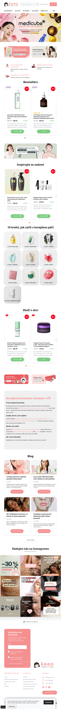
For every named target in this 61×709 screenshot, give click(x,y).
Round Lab (48, 419)
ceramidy (46, 408)
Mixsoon (8, 421)
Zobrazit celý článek (17, 491)
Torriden (30, 421)
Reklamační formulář (28, 689)
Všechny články (30, 540)
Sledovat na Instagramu (32, 621)
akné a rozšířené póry (19, 431)
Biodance (14, 421)
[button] (25, 137)
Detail (43, 131)
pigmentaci (29, 431)
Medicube (18, 419)
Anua (37, 419)
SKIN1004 (41, 419)
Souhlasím (48, 702)
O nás (5, 677)
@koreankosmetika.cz (30, 551)
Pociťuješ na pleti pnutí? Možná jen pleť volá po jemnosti (42, 516)
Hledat (37, 4)
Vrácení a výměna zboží (29, 686)
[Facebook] (43, 687)
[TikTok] (49, 687)
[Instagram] (46, 687)
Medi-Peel (24, 421)
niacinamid (40, 408)
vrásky (37, 431)
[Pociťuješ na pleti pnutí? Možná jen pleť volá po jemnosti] (44, 504)
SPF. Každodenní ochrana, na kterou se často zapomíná (17, 515)
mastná (28, 429)
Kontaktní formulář (49, 692)
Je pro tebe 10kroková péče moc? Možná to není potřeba (44, 478)
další (35, 421)
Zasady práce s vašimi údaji (30, 684)
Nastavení (12, 706)
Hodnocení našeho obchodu (11, 679)
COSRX (23, 419)
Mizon (19, 421)
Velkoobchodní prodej (9, 681)
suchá (23, 429)
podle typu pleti (16, 429)
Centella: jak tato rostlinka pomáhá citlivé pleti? (16, 478)
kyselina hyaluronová (30, 408)
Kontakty (6, 686)
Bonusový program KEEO (29, 679)
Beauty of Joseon (30, 419)
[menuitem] (9, 11)
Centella (21, 408)
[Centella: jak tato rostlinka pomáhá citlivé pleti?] (17, 467)
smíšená (37, 429)
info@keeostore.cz (49, 677)
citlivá (32, 429)
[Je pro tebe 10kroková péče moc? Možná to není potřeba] (44, 467)
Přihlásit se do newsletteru (16, 663)
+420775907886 (49, 680)
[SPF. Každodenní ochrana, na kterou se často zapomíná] (17, 504)
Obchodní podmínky (28, 681)
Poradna (25, 677)
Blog (5, 684)
